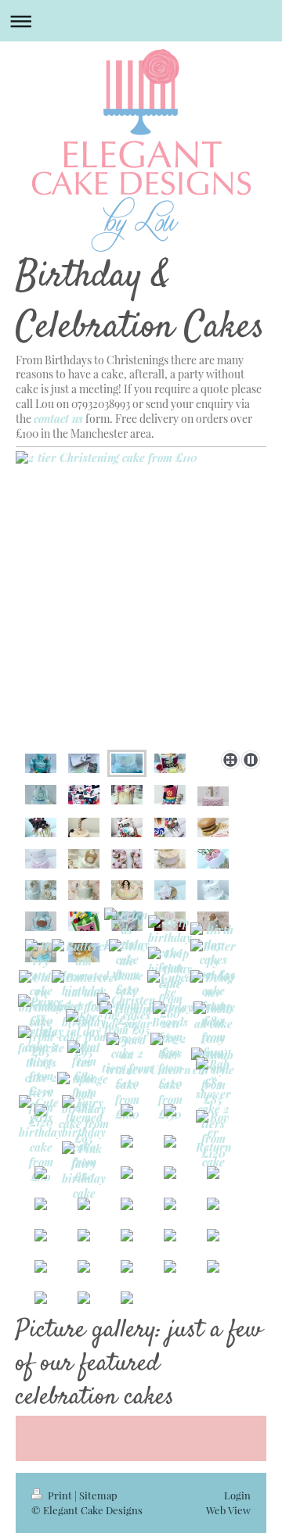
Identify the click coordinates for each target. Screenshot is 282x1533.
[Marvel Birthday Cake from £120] (170, 794)
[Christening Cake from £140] (170, 859)
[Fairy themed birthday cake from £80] (84, 1139)
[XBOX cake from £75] (83, 763)
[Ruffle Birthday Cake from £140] (213, 796)
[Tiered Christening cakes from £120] (83, 890)
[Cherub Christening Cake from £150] (83, 859)
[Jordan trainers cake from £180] (127, 1077)
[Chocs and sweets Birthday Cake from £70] (40, 827)
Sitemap (98, 1495)
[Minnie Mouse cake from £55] (127, 983)
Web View (228, 1510)
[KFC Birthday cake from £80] (170, 763)
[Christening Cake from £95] (40, 859)
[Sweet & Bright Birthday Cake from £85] (170, 827)
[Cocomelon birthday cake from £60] (83, 921)
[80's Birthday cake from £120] (83, 794)
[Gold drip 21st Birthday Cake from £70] (127, 794)
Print (59, 1495)
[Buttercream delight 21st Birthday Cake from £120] (127, 859)
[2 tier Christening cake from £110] (141, 597)
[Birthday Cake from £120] (127, 827)
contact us (58, 418)
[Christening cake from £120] (213, 921)
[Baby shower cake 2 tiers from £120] (213, 1109)
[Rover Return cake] (213, 1139)
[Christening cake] (40, 921)
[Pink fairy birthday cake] (84, 1171)
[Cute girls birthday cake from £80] (41, 1139)
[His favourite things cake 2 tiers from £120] (41, 1078)
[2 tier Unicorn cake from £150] (170, 1077)
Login (237, 1495)
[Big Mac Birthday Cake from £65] (213, 827)
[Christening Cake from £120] (40, 890)
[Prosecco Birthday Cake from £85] (83, 827)
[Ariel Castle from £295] (40, 763)
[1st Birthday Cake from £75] (213, 859)
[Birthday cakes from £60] (127, 890)
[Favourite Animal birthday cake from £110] (40, 794)
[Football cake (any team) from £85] (213, 1046)
